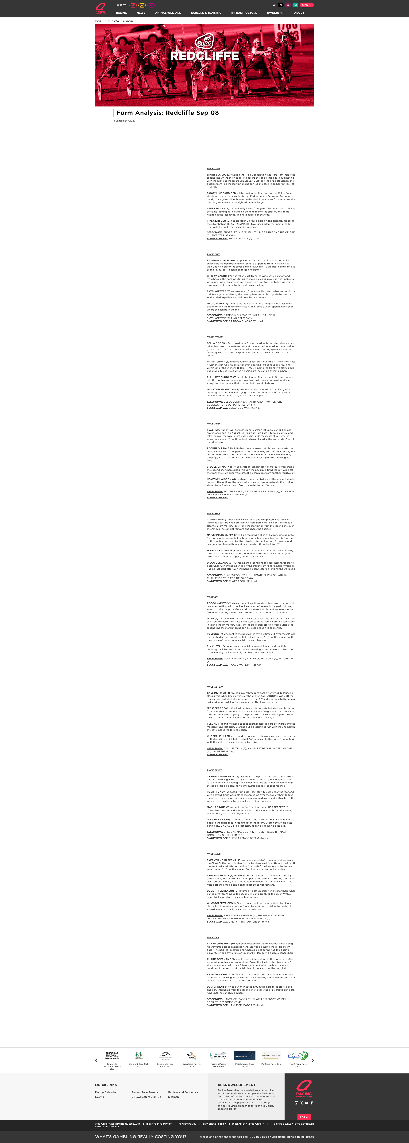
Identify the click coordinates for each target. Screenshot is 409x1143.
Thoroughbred (133, 5)
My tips (288, 5)
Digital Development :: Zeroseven (294, 1124)
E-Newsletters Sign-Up (146, 1097)
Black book (281, 5)
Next (312, 1060)
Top (302, 1117)
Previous (96, 1060)
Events (99, 1097)
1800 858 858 (258, 1136)
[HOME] (102, 9)
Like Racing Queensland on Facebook (311, 1103)
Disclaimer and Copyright (248, 1124)
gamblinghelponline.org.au (296, 1136)
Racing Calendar (105, 1092)
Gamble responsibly (107, 1126)
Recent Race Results (145, 1092)
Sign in (307, 5)
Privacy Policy (187, 1124)
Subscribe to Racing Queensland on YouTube (306, 1103)
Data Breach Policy (214, 1124)
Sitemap (173, 1097)
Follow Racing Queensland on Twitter (301, 1103)
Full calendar (295, 5)
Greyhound (151, 5)
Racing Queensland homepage (304, 1088)
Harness (142, 5)
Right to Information (159, 1124)
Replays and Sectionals (183, 1092)
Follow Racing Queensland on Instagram (296, 1103)
